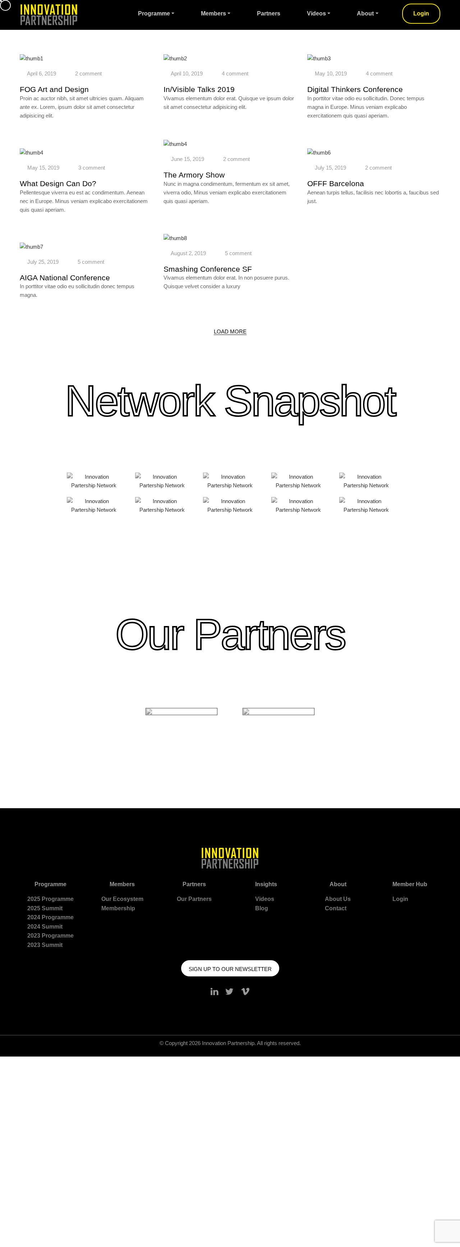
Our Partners (194, 899)
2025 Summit (45, 908)
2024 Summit (45, 927)
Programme (154, 13)
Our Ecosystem (122, 899)
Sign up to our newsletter (230, 969)
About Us (338, 899)
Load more (230, 331)
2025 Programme (50, 899)
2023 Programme (50, 936)
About (365, 13)
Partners (268, 13)
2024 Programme (50, 917)
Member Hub (409, 884)
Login (421, 13)
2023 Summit (45, 945)
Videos (316, 13)
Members (213, 13)
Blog (261, 908)
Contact (335, 908)
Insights (266, 884)
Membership (118, 908)
